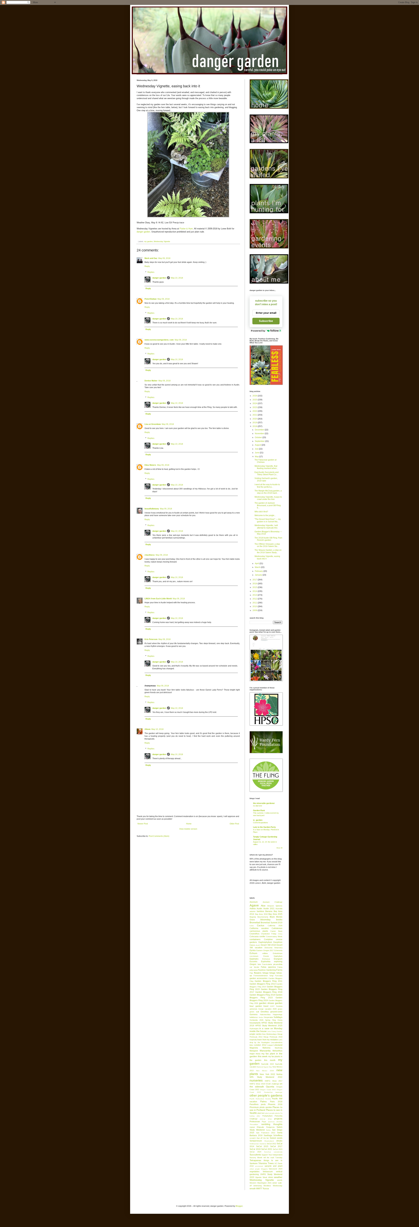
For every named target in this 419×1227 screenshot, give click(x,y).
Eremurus (266, 959)
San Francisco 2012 (265, 1133)
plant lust (260, 1113)
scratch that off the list (259, 1138)
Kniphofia (253, 1040)
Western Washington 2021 (261, 1183)
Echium (253, 953)
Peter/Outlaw (150, 299)
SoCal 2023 (277, 1149)
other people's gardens (266, 1095)
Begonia (253, 917)
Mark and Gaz (151, 258)
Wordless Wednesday (273, 1186)
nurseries (256, 1080)
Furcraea (278, 976)
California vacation (259, 928)
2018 (255, 426)
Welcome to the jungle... (265, 515)
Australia (278, 909)
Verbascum (268, 1171)
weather (278, 1177)
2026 (255, 396)
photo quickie (266, 1107)
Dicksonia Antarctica (273, 948)
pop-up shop (266, 1119)
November (260, 433)
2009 (255, 610)
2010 (255, 606)
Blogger (239, 1206)
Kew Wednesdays (269, 1034)
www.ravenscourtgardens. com (159, 340)
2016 (255, 583)
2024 (255, 403)
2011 (255, 603)
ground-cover (276, 1012)
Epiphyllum (278, 956)
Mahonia (266, 1048)
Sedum (273, 1138)
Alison (147, 729)
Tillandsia (262, 1163)
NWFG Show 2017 (273, 1081)
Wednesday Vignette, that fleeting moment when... (266, 467)
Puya (264, 1122)
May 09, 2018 (164, 258)
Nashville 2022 (267, 1064)
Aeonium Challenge (272, 902)
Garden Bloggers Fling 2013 (263, 984)
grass (280, 1009)
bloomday (265, 919)
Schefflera (277, 1135)
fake (259, 964)
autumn (252, 911)
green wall (254, 1012)
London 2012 (260, 1045)
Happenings (277, 1014)
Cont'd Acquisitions (260, 823)
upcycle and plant (273, 1166)
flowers (257, 972)
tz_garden (257, 820)
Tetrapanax (255, 1160)
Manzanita (265, 1050)
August (258, 445)
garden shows (266, 1003)
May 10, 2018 (177, 278)
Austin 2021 (268, 908)
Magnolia (254, 1048)
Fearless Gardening (267, 970)
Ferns (279, 970)
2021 (255, 415)
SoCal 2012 (271, 1144)
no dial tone (257, 806)
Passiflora (254, 1104)
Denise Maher (151, 381)
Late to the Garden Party (264, 827)
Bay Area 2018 (261, 914)
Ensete (266, 956)
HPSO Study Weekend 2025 (268, 1025)
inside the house (258, 1031)
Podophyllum (267, 1116)
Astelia (253, 908)
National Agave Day (264, 1067)
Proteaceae (255, 1121)
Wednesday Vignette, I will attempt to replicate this (266, 526)
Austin (259, 908)
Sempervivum (256, 1141)
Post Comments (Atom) (159, 836)
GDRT (272, 1006)
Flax (251, 973)
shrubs (279, 1141)
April (257, 563)
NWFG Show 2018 (257, 1084)
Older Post (234, 824)
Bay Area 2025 (275, 914)
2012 (255, 599)
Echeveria (278, 950)
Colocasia (254, 936)
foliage (266, 973)
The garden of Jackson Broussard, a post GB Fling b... (268, 505)
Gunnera (253, 1014)
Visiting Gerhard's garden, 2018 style (266, 479)
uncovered (259, 1166)
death (258, 945)
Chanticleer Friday (268, 934)
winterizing (257, 1186)
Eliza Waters (150, 465)
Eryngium (278, 959)
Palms (263, 1101)
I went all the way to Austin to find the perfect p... (267, 485)
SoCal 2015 (262, 1146)
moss (258, 1054)
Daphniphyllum (265, 942)
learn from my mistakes (267, 1040)
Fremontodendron (261, 976)
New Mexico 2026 (265, 1071)
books (279, 919)
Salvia (268, 1130)
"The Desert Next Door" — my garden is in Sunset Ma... (268, 520)
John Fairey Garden (274, 1031)
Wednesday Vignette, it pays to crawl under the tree (268, 498)
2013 (255, 595)
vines (270, 1177)
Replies (150, 272)
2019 (255, 422)
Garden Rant (259, 810)
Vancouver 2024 (275, 1169)
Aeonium (254, 902)
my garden (148, 241)
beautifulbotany (152, 509)
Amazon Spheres (274, 906)
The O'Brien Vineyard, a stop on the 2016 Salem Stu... (267, 545)
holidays (278, 1017)
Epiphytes (254, 959)
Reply (147, 266)
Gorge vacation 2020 (267, 1009)
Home (188, 824)
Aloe (263, 905)
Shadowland (269, 1141)
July (257, 449)
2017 (255, 580)
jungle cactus (256, 1034)
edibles (265, 953)
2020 (255, 419)
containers (255, 939)
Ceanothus (254, 934)
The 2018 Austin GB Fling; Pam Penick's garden (268, 539)
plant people (270, 1113)
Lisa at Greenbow (153, 424)
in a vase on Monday (270, 1028)
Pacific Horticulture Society (260, 1099)
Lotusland (277, 1045)
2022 (255, 411)
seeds (279, 1138)
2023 (255, 407)
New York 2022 (267, 1074)
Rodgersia (270, 1127)
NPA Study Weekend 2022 (266, 1077)
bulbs (252, 926)
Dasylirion (277, 942)
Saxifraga (268, 1135)
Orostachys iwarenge (273, 1092)
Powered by (258, 330)
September (260, 441)
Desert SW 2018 (268, 945)
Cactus (260, 925)
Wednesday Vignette (162, 241)
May (257, 456)
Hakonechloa (265, 1014)
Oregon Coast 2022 (268, 1090)
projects (278, 1118)
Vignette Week (261, 1177)
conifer (262, 936)
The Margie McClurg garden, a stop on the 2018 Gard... (268, 492)
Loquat (270, 1045)
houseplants (255, 1023)
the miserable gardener (264, 803)
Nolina (279, 1074)
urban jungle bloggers (259, 1169)
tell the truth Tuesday (273, 1158)
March (258, 567)
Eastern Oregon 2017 (265, 950)
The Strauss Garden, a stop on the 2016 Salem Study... (268, 551)
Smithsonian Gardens (258, 1144)
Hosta (280, 1020)
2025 (255, 400)
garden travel (261, 1006)
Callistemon (277, 928)
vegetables (254, 1171)
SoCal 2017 (276, 1146)
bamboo (260, 911)
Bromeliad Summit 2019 (271, 922)
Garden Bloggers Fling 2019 (262, 995)
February (259, 571)
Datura (252, 945)
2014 (255, 591)
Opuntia (270, 1086)
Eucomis (253, 961)
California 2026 (275, 926)
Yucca (266, 1188)
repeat (252, 1127)
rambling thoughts (271, 1124)
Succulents (255, 1154)
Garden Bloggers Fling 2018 (268, 992)
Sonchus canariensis (273, 1152)
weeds (279, 1180)
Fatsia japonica (268, 967)
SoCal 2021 (266, 1149)
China (280, 934)
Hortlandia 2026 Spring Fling (263, 1020)
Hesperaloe (268, 1017)
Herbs (261, 1017)
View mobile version (188, 829)
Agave (254, 905)
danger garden (143, 231)
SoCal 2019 (255, 1149)
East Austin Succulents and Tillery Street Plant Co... (267, 473)
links (251, 1045)
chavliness (150, 555)
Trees (271, 1163)
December (260, 430)
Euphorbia (265, 961)
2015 (255, 587)
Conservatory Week (274, 936)
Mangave (254, 1051)
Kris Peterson (151, 639)
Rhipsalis (260, 1127)
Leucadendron (276, 1042)
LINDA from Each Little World (158, 598)
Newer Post (142, 824)
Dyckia (253, 950)
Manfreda (278, 1048)
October (258, 437)
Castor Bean (276, 931)
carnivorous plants (259, 931)
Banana (268, 911)
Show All (279, 848)
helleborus (254, 1017)
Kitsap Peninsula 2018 (273, 1037)
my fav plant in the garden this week (266, 1055)
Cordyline (268, 939)
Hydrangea (254, 1029)
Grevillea (265, 1012)
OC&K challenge (272, 1084)
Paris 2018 (276, 1101)
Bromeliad (255, 922)
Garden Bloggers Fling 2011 (268, 981)
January (259, 575)
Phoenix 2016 (275, 1104)
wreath (253, 1188)
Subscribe (266, 321)
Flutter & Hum (186, 228)
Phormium (254, 1107)
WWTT (259, 1188)
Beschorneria (262, 917)
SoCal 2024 (255, 1152)
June (257, 453)
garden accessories (258, 978)
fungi (271, 976)
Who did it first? (261, 512)
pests (263, 1104)
